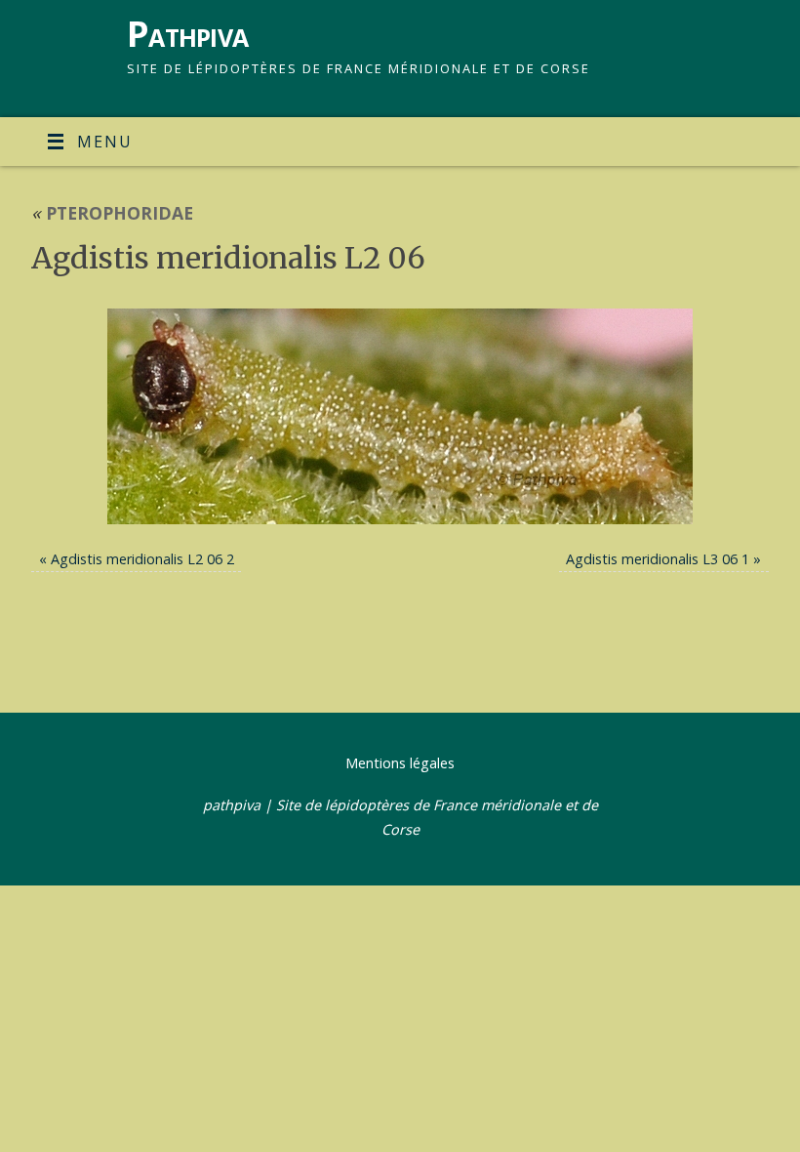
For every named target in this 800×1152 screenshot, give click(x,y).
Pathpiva (187, 34)
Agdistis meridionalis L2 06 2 (142, 559)
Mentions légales (400, 763)
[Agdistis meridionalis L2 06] (400, 416)
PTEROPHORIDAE (112, 213)
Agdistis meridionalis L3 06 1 (657, 559)
